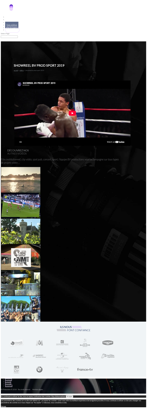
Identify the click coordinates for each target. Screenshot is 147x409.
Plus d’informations (58, 396)
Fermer (3, 406)
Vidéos (22, 70)
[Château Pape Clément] (21, 243)
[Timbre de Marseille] (20, 295)
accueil (16, 70)
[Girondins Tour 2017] (21, 321)
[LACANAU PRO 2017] (21, 192)
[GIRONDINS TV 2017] (21, 218)
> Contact (12, 30)
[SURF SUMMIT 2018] (21, 270)
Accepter (69, 396)
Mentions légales (37, 389)
